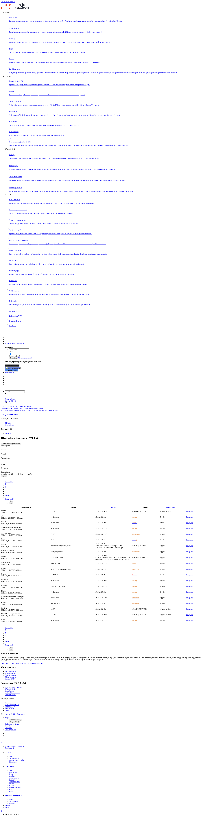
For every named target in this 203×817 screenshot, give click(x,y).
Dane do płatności (15, 787)
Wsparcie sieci (10, 689)
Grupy (7, 710)
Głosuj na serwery (11, 677)
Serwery (8, 752)
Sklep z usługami (10, 675)
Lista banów (13, 762)
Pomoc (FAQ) (10, 707)
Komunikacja (9, 425)
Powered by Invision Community (14, 714)
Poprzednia (9, 482)
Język (7, 718)
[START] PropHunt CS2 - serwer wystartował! (16, 406)
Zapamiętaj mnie (15, 356)
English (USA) (14, 722)
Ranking (12, 780)
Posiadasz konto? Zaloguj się (15, 343)
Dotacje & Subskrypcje (13, 795)
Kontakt (7, 726)
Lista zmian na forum (12, 705)
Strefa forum (9, 766)
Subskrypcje (13, 801)
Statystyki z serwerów (12, 693)
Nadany (113, 507)
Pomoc (11, 783)
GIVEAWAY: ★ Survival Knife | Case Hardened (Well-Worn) (22, 408)
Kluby (11, 774)
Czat (10, 789)
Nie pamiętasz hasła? (25, 358)
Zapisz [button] (4, 476)
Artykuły (12, 776)
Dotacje (11, 803)
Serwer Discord (10, 695)
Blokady (8, 423)
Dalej (7, 495)
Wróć (11, 756)
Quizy (11, 791)
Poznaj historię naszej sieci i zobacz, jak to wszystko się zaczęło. (22, 663)
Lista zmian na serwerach (13, 687)
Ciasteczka (8, 728)
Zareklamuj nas (10, 673)
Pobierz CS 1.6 (10, 679)
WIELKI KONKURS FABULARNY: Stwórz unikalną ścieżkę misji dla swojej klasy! (30, 410)
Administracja (9, 708)
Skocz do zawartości (8, 2)
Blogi (7, 807)
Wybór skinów (14, 758)
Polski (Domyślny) (15, 720)
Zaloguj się (13, 358)
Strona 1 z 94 (10, 499)
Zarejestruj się (9, 372)
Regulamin (8, 703)
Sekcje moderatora (9, 414)
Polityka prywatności (12, 724)
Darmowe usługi (10, 671)
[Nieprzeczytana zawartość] (6, 330)
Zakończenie (170, 507)
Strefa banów (9, 691)
